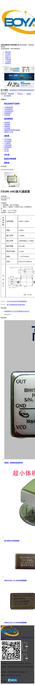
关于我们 (8, 54)
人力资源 (8, 61)
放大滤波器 (7, 95)
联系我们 (8, 63)
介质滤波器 (7, 145)
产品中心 (8, 56)
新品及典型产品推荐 (16, 90)
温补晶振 (7, 124)
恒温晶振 (7, 122)
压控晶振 (7, 128)
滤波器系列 (7, 113)
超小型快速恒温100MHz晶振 (16, 304)
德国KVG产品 (8, 132)
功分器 (6, 155)
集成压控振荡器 (10, 159)
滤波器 (32, 90)
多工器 (6, 151)
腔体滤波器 (7, 147)
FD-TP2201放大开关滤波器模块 (17, 301)
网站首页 (8, 52)
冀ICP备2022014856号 (13, 675)
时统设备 (7, 115)
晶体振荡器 (26, 90)
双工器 (6, 149)
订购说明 (8, 59)
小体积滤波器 (8, 107)
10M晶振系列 (8, 109)
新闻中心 (8, 57)
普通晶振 (7, 126)
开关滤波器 (7, 139)
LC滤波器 (7, 143)
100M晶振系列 (8, 111)
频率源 (6, 163)
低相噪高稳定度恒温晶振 (12, 130)
